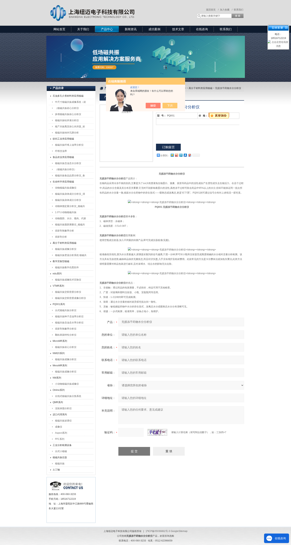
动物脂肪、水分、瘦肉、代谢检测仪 (70, 219)
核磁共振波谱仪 (63, 420)
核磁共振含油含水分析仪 (68, 163)
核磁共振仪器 (60, 457)
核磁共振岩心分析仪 (65, 347)
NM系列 (57, 377)
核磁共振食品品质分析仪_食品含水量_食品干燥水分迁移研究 (70, 176)
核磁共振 (60, 463)
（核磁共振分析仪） (65, 169)
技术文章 (178, 29)
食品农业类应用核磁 (63, 157)
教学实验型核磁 (61, 261)
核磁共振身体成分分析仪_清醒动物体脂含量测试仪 (70, 195)
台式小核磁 (61, 451)
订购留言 (168, 147)
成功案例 (154, 29)
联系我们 (238, 9)
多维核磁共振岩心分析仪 (68, 114)
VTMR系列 (58, 285)
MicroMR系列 (60, 341)
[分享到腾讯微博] (181, 155)
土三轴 (56, 469)
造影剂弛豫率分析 (64, 230)
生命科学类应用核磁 (63, 181)
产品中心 (107, 29)
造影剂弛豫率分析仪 (65, 328)
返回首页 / (212, 9)
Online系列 (59, 390)
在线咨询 (202, 29)
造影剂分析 (61, 236)
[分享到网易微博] (189, 155)
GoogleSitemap (179, 531)
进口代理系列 (60, 414)
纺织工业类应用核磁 (63, 138)
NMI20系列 (59, 353)
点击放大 (126, 112)
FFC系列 (59, 439)
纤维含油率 (61, 151)
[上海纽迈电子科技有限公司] (104, 9)
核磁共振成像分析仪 (65, 249)
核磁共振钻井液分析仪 (67, 120)
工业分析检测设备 (62, 445)
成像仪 (58, 426)
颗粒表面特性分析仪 (65, 334)
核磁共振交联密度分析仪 (68, 292)
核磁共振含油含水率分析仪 (69, 322)
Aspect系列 (61, 433)
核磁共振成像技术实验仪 (68, 279)
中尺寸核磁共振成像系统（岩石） (70, 103)
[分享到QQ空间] (172, 155)
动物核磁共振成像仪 (65, 187)
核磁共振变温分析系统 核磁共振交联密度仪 (71, 256)
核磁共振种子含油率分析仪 (69, 316)
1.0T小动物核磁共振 (65, 212)
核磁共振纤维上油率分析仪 (69, 145)
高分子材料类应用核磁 (64, 243)
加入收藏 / (226, 9)
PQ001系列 (59, 304)
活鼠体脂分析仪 (63, 408)
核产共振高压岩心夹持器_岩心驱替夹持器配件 (70, 127)
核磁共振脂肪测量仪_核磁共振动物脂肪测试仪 (70, 225)
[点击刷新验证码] (157, 432)
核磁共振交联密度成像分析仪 (70, 298)
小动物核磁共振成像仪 (67, 384)
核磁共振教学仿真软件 (67, 267)
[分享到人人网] (185, 155)
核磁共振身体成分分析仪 (68, 200)
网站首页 (59, 29)
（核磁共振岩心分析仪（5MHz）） (67, 109)
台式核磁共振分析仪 (65, 310)
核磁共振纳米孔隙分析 (67, 132)
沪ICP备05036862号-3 (158, 531)
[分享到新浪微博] (176, 155)
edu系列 (57, 273)
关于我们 (83, 29)
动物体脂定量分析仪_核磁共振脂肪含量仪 (70, 207)
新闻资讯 (131, 29)
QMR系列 (58, 402)
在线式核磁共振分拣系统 (68, 396)
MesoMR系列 (60, 365)
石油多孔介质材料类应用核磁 (68, 95)
